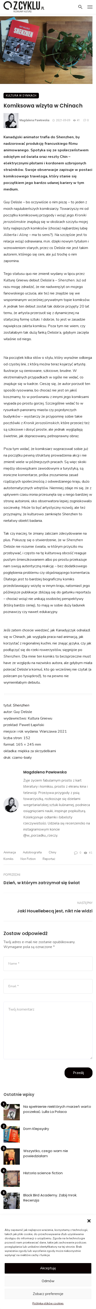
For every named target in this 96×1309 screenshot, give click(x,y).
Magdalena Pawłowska (34, 120)
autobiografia (32, 852)
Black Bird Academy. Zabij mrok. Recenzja (50, 1198)
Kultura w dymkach (21, 95)
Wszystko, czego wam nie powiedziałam (45, 1153)
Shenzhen (21, 705)
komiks (8, 859)
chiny (52, 852)
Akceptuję (48, 1268)
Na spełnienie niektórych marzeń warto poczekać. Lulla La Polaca (57, 1109)
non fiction (28, 859)
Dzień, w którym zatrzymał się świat (41, 883)
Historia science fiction (43, 1172)
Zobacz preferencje (48, 1294)
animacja (9, 852)
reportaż (49, 859)
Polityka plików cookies (48, 1303)
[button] (89, 1221)
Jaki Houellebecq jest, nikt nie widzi (55, 911)
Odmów (48, 1281)
